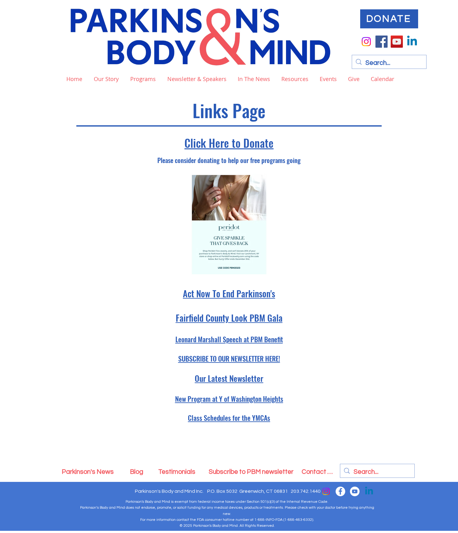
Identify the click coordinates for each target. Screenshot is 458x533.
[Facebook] (381, 42)
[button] (141, 79)
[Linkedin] (412, 42)
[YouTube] (397, 42)
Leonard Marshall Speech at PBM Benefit (229, 339)
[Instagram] (366, 42)
